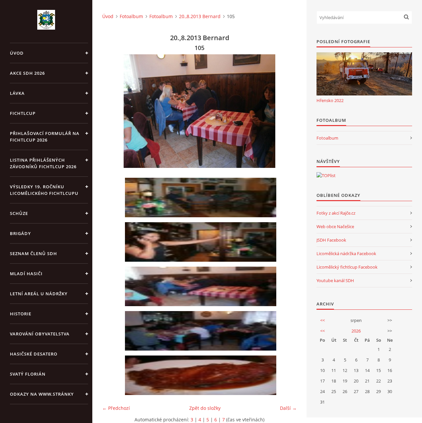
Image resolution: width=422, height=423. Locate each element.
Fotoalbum (131, 16)
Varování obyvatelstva (40, 334)
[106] (202, 331)
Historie (20, 314)
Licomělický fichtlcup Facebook (346, 267)
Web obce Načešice (335, 226)
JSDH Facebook (331, 240)
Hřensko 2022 (330, 100)
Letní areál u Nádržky (39, 294)
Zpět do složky (205, 408)
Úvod (17, 53)
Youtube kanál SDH (335, 280)
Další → (288, 408)
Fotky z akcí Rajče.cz (335, 213)
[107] (202, 375)
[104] (202, 242)
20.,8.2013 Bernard (200, 16)
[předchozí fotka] (113, 111)
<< (322, 320)
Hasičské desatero (33, 354)
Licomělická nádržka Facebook (346, 253)
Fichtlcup (23, 113)
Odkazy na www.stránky (42, 394)
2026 (356, 331)
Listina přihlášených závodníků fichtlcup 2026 (43, 163)
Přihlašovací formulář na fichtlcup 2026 (44, 136)
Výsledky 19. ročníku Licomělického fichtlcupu (44, 190)
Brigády (20, 233)
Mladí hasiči (26, 274)
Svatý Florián (27, 374)
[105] (202, 286)
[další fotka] (286, 111)
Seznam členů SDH (33, 253)
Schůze (19, 213)
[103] (202, 197)
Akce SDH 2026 (27, 73)
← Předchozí (116, 408)
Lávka (17, 93)
